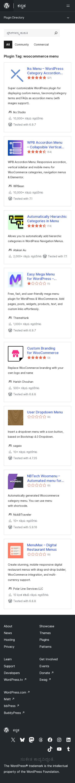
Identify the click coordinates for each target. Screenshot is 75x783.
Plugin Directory (14, 17)
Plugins (44, 640)
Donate (46, 673)
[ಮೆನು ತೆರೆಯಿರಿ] (69, 6)
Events (44, 666)
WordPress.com (17, 692)
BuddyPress (14, 713)
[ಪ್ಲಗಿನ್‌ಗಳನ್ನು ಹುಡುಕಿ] (56, 33)
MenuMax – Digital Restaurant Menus (42, 547)
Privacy (9, 647)
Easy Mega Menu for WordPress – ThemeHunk (41, 276)
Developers (12, 673)
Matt (9, 699)
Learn (8, 659)
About (8, 626)
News (8, 633)
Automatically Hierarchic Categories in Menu (47, 219)
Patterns (45, 647)
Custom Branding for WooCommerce (43, 350)
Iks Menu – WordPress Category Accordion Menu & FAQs (45, 71)
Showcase (46, 626)
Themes (45, 633)
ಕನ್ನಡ (16, 730)
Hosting (9, 640)
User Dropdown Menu (45, 412)
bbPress (11, 706)
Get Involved (48, 659)
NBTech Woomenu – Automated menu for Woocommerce (44, 478)
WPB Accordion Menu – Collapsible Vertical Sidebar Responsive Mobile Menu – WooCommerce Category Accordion (44, 144)
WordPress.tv (15, 680)
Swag (45, 680)
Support (9, 666)
